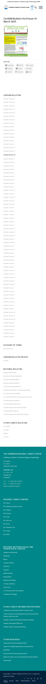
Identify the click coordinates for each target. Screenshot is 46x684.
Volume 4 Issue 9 (8, 323)
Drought (6, 430)
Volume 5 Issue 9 (8, 281)
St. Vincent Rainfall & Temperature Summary (17, 397)
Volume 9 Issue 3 (8, 137)
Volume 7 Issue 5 (8, 215)
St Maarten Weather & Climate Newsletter (16, 390)
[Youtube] (37, 678)
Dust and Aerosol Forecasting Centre (15, 653)
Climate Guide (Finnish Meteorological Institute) (18, 620)
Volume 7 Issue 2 (8, 225)
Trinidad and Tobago (10, 594)
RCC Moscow (7, 520)
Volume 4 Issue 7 (8, 330)
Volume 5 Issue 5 (8, 295)
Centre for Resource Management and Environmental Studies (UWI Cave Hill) (20, 615)
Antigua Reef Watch (9, 372)
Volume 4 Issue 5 (8, 337)
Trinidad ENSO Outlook (10, 411)
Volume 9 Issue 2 (8, 141)
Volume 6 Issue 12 (9, 229)
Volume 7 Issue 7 (8, 208)
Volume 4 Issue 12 (9, 312)
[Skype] (41, 678)
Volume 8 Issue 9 (8, 159)
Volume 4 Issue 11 (9, 316)
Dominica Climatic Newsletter (12, 376)
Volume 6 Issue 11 (9, 232)
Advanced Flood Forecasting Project (14, 643)
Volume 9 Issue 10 (9, 113)
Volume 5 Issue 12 (9, 270)
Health (5, 433)
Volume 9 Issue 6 (8, 127)
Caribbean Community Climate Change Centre (18, 610)
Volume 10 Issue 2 (9, 102)
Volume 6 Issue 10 (9, 236)
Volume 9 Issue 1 (8, 144)
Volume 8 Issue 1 (8, 187)
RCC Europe (7, 513)
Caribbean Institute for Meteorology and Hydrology (21, 457)
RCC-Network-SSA (9, 527)
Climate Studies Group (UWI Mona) (14, 627)
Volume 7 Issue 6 (8, 211)
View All (5, 361)
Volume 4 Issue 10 (9, 319)
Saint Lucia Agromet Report (12, 386)
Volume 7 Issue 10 (9, 197)
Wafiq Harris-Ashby (8, 676)
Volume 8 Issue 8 (8, 162)
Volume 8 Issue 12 (9, 148)
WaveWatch (7, 660)
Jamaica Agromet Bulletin (11, 383)
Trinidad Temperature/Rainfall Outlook (16, 414)
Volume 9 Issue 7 (8, 123)
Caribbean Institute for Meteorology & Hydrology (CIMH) (23, 1)
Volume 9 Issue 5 (8, 130)
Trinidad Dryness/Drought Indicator (14, 407)
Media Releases (25, 681)
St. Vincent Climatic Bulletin (12, 393)
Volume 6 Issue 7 (8, 246)
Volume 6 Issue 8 (8, 242)
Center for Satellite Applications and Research (18, 646)
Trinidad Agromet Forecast (11, 404)
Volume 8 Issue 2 (8, 183)
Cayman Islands (8, 563)
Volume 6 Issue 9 (8, 239)
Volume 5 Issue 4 (8, 298)
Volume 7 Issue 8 (8, 204)
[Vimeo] (34, 678)
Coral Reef (6, 426)
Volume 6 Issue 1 (8, 267)
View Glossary (8, 349)
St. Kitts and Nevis (9, 584)
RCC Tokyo (6, 531)
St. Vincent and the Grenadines (13, 591)
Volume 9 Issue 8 (8, 120)
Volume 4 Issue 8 (8, 326)
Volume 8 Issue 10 (9, 155)
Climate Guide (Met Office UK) (12, 623)
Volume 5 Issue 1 (8, 309)
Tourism (6, 437)
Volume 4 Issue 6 (8, 333)
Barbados (6, 556)
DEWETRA (6, 650)
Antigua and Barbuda (10, 552)
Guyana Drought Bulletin (11, 379)
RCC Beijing (7, 510)
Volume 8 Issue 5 (8, 173)
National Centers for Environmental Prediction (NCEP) (20, 657)
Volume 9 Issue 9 (8, 116)
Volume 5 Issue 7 (8, 288)
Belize (5, 559)
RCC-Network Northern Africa (12, 506)
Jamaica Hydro (8, 573)
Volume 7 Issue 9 (8, 201)
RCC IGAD (6, 517)
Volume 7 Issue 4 (8, 218)
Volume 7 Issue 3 (8, 222)
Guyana (6, 570)
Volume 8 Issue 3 (8, 180)
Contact (6, 682)
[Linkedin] (31, 678)
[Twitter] (28, 678)
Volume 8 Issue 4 (8, 176)
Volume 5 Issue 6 (8, 291)
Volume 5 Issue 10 (9, 277)
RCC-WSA (6, 534)
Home (5, 681)
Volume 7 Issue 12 (9, 190)
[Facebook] (25, 678)
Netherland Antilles (9, 580)
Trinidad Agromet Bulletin (11, 400)
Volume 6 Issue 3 (8, 260)
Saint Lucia (6, 587)
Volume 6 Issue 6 (8, 249)
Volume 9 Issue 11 (9, 109)
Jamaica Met (7, 577)
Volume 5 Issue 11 (9, 274)
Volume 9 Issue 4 (8, 134)
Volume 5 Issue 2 (8, 305)
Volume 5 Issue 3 (8, 302)
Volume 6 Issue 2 (8, 263)
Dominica (6, 566)
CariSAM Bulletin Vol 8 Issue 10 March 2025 (20, 20)
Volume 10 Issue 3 (9, 99)
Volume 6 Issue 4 (8, 256)
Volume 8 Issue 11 (9, 151)
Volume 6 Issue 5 (8, 253)
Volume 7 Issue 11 (9, 194)
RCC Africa (6, 503)
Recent (11, 681)
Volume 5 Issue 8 (8, 284)
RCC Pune (6, 524)
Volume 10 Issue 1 (9, 106)
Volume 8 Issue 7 (8, 166)
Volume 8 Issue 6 (8, 169)
